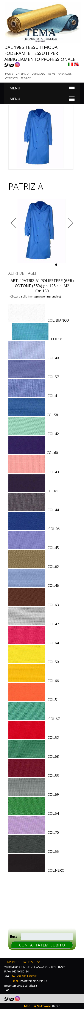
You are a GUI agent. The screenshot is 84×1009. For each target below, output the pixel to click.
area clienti (66, 73)
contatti (11, 78)
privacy (25, 78)
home (9, 73)
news (51, 73)
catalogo (38, 73)
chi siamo (22, 73)
